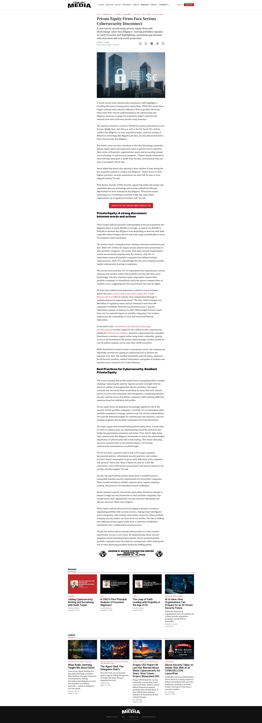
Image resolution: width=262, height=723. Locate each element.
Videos (136, 5)
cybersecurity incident (117, 333)
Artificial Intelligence (174, 596)
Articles (110, 5)
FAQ (123, 717)
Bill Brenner (137, 700)
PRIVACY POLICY (112, 717)
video (102, 596)
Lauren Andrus (74, 608)
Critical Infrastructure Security (146, 662)
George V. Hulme (103, 42)
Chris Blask (104, 683)
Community (164, 5)
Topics (101, 5)
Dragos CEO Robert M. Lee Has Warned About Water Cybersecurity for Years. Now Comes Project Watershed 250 (146, 670)
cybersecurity (107, 14)
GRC (143, 14)
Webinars (145, 5)
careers (71, 596)
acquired (109, 329)
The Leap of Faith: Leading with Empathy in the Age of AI (146, 602)
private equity (158, 14)
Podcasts (127, 5)
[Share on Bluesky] (152, 44)
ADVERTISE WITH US (149, 717)
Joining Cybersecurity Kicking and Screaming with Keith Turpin (81, 602)
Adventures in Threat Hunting (80, 662)
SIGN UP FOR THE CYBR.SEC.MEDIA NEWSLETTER (131, 206)
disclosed (109, 296)
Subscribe (189, 4)
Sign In (179, 4)
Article (137, 14)
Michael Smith (73, 691)
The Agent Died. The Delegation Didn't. (112, 668)
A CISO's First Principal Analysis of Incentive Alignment (113, 602)
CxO (98, 14)
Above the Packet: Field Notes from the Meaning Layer (114, 662)
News (149, 14)
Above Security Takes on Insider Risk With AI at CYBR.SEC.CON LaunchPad (179, 669)
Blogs (118, 5)
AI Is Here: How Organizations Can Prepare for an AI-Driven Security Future (179, 603)
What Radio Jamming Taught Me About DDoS (81, 666)
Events (154, 5)
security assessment (123, 14)
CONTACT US (133, 717)
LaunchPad (169, 662)
